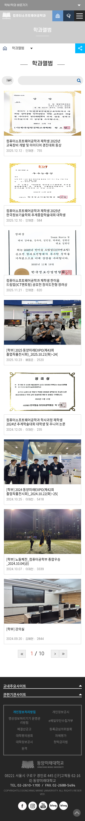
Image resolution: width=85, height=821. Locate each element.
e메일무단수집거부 (61, 720)
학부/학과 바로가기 (15, 5)
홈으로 (5, 48)
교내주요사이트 (14, 686)
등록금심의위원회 (60, 729)
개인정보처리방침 (24, 712)
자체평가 (60, 735)
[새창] (22, 804)
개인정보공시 (60, 712)
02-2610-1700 (28, 785)
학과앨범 (18, 48)
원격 (24, 748)
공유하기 (80, 48)
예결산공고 (24, 729)
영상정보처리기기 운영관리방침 (24, 720)
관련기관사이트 (14, 694)
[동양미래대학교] (57, 15)
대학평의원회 (24, 735)
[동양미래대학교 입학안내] (68, 15)
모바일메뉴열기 (79, 15)
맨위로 (77, 813)
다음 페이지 (55, 654)
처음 (22, 654)
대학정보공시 (24, 742)
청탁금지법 (61, 742)
